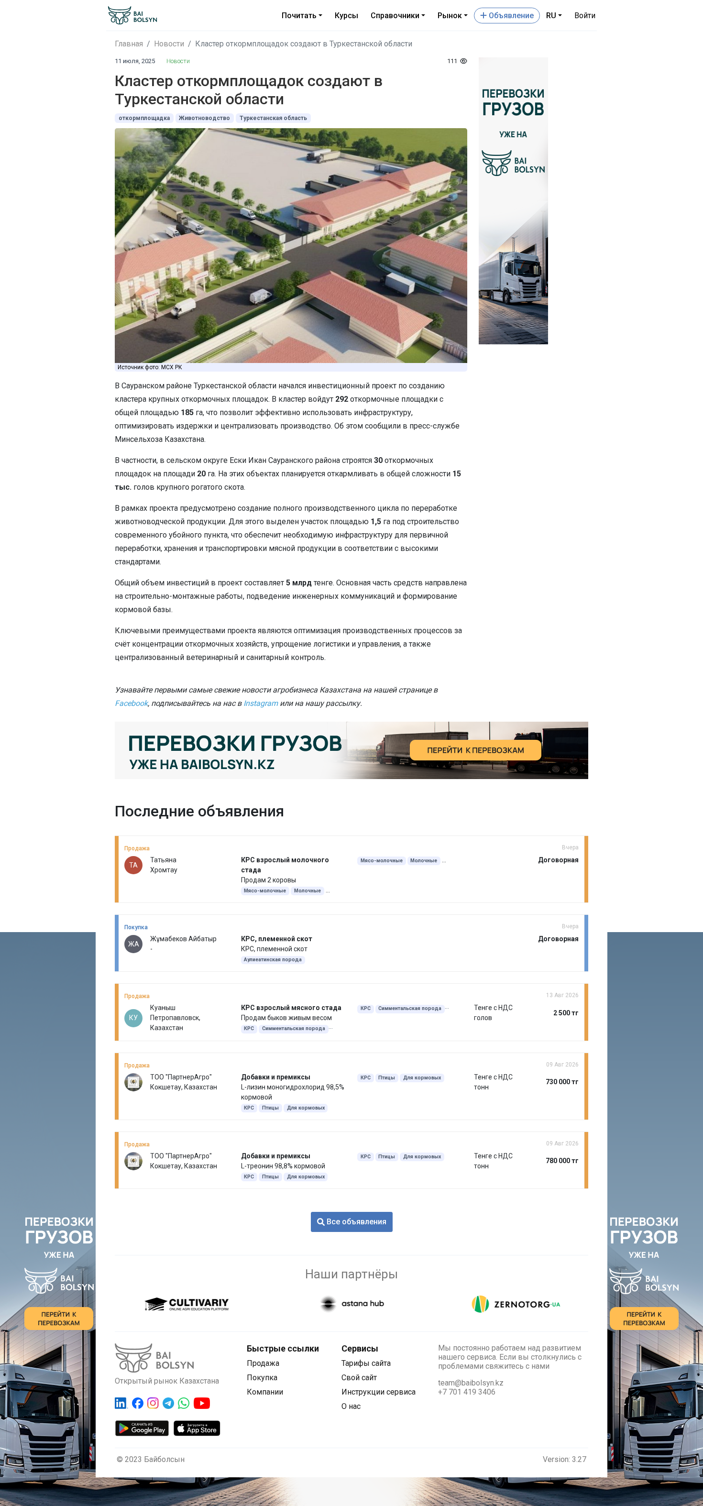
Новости (169, 43)
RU (551, 15)
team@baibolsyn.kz (471, 1382)
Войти (584, 15)
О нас (351, 1406)
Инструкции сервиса (378, 1391)
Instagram (260, 703)
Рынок (450, 15)
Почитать (299, 15)
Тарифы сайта (366, 1363)
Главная (129, 43)
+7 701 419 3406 (466, 1391)
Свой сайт (359, 1377)
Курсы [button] (346, 15)
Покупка (262, 1377)
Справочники (395, 15)
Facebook (131, 703)
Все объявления (355, 1221)
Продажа (263, 1363)
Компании (265, 1391)
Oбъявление (510, 15)
